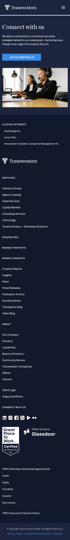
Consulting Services (13, 213)
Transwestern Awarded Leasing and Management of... (32, 144)
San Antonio (8, 502)
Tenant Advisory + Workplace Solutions (25, 226)
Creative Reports (12, 268)
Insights (6, 275)
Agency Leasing (11, 194)
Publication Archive (13, 294)
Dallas (5, 482)
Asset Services (11, 201)
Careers (7, 379)
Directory (7, 341)
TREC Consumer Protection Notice (21, 513)
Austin (5, 475)
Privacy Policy (15, 533)
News (5, 281)
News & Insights (13, 258)
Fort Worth (7, 489)
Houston (6, 496)
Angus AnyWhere (12, 396)
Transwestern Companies (17, 366)
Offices (6, 373)
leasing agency (12, 131)
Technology (9, 220)
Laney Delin (10, 137)
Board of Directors (13, 353)
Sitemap (57, 533)
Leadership (8, 347)
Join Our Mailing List (21, 57)
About (6, 324)
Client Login (9, 390)
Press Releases (11, 288)
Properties (10, 237)
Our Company (10, 334)
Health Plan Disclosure (38, 533)
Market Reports (14, 248)
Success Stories (11, 300)
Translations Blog (12, 307)
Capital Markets (11, 207)
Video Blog (8, 313)
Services (8, 178)
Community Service (13, 360)
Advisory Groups (12, 188)
